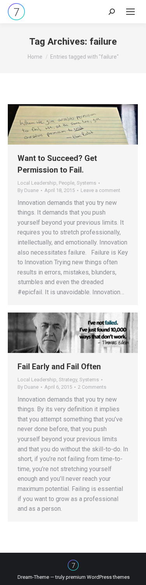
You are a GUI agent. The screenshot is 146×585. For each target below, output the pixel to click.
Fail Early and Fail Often (59, 366)
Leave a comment (100, 190)
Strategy (68, 379)
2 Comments (92, 387)
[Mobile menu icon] (130, 11)
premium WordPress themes (98, 577)
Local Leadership (37, 183)
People (66, 183)
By (28, 190)
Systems (86, 183)
